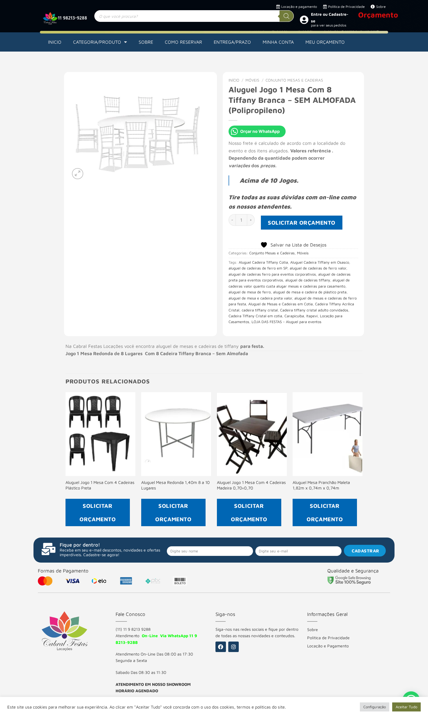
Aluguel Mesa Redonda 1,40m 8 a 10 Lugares (175, 485)
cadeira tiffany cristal (260, 310)
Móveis (252, 80)
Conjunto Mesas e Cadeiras (294, 80)
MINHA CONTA (278, 42)
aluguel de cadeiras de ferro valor (318, 268)
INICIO (54, 42)
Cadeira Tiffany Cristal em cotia (255, 316)
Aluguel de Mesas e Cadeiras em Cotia (280, 304)
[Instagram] (233, 647)
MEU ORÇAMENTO (325, 42)
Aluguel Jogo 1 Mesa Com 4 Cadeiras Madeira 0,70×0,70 (251, 485)
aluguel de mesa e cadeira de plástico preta (309, 292)
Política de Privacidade (328, 637)
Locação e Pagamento (328, 645)
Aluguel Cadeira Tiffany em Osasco (319, 262)
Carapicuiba (294, 316)
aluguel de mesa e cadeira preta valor (260, 298)
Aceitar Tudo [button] (406, 706)
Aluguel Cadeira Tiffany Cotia (263, 262)
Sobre (312, 629)
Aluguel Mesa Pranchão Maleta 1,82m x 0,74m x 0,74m (321, 485)
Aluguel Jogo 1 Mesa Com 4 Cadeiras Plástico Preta (100, 485)
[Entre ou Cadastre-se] (304, 19)
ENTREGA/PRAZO (232, 42)
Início (234, 80)
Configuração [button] (374, 706)
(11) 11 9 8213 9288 (133, 629)
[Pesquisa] (286, 16)
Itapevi (312, 316)
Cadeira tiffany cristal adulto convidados (314, 310)
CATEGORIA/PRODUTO (97, 42)
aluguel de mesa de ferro (250, 292)
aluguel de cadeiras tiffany (307, 280)
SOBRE (146, 42)
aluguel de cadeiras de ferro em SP (258, 268)
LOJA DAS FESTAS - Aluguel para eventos (286, 322)
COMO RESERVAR (183, 42)
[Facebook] (220, 647)
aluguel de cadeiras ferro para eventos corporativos (272, 274)
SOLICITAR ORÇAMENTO (301, 222)
